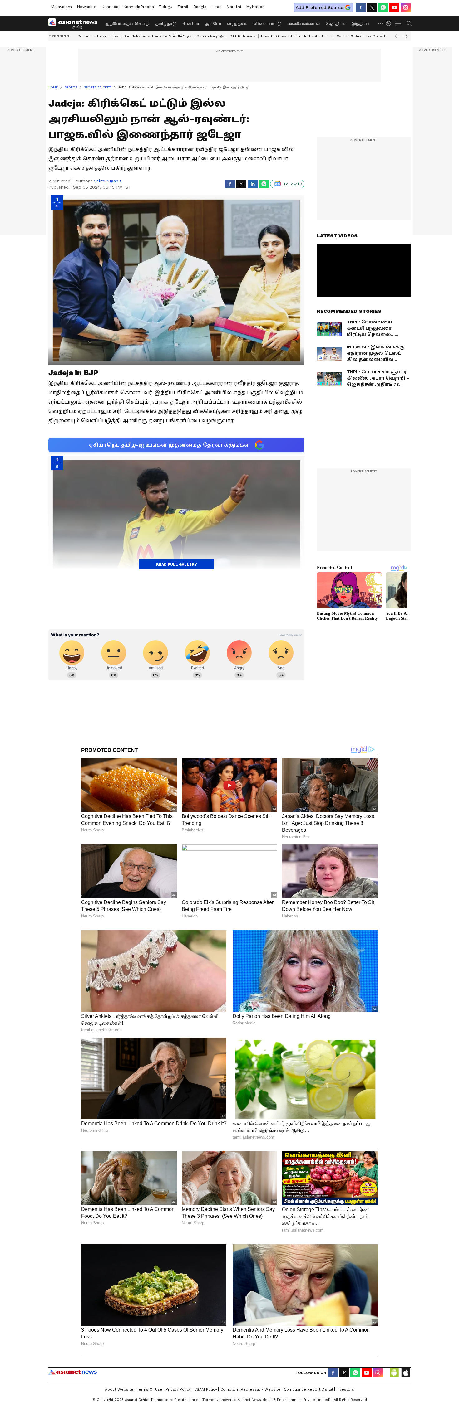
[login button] (390, 23)
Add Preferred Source (319, 7)
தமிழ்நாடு (166, 24)
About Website (119, 1389)
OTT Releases (243, 36)
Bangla (199, 6)
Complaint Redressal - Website (250, 1389)
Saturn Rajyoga (210, 36)
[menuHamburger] (398, 23)
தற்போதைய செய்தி (128, 24)
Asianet (72, 1372)
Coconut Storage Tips (97, 36)
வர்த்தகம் (237, 24)
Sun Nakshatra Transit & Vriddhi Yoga (157, 36)
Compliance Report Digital (308, 1389)
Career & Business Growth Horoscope (372, 36)
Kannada (109, 6)
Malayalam (61, 6)
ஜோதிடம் (335, 24)
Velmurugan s (108, 180)
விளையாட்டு (267, 24)
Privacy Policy (178, 1389)
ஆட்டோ (213, 24)
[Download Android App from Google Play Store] (394, 1372)
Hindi (216, 6)
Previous (396, 36)
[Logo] (74, 23)
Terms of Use (149, 1389)
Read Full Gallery (176, 564)
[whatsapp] (383, 7)
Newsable (86, 6)
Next (406, 36)
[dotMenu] (380, 23)
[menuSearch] (409, 23)
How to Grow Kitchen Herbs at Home (296, 36)
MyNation (255, 6)
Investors (345, 1389)
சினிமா (190, 24)
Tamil (182, 6)
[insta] (406, 7)
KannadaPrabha (138, 6)
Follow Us (293, 184)
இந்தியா (360, 24)
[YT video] (394, 7)
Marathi (233, 6)
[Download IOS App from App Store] (406, 1372)
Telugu (165, 6)
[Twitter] (372, 7)
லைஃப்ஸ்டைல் (303, 24)
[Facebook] (361, 7)
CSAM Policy (205, 1389)
